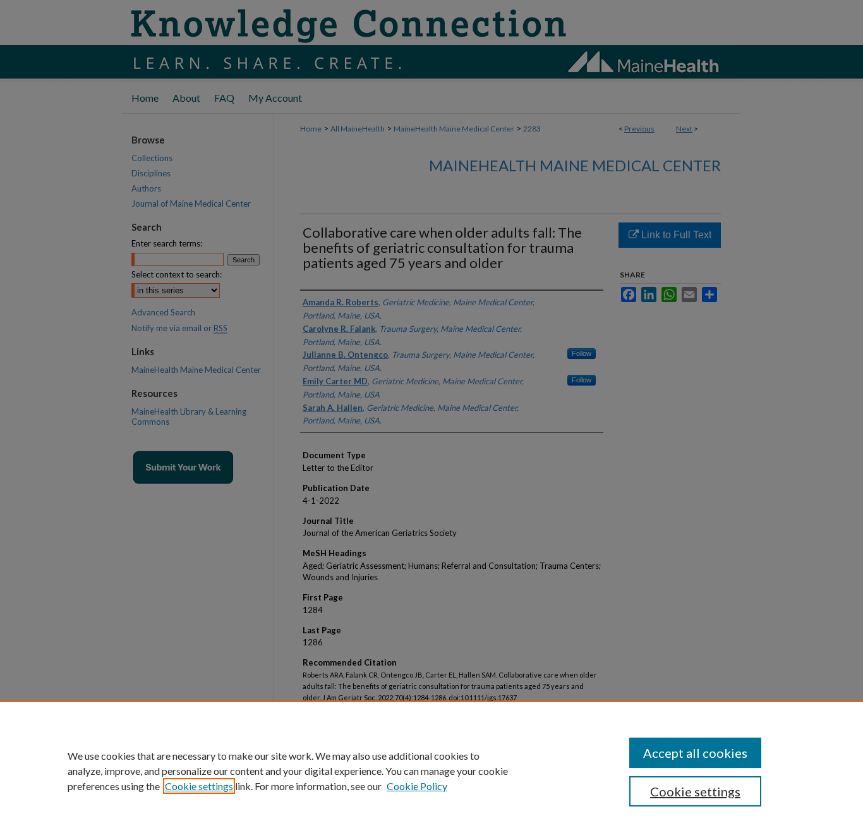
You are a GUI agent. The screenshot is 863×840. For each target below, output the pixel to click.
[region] (431, 770)
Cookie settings (199, 786)
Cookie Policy (417, 786)
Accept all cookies (695, 752)
